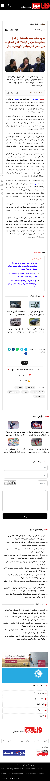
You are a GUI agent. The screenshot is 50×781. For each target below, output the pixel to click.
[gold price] (1, 185)
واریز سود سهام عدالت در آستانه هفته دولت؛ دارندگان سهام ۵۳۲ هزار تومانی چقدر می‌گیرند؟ (25, 631)
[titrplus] (42, 753)
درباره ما (44, 740)
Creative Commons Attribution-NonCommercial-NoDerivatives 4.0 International (24, 773)
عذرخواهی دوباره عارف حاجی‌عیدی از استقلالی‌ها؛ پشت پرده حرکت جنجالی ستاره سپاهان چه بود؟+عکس (22, 266)
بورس (37, 183)
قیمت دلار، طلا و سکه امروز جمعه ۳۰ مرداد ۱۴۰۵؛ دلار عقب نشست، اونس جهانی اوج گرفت (25, 618)
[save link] (11, 30)
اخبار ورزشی (33, 24)
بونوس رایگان (39, 698)
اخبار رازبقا (40, 704)
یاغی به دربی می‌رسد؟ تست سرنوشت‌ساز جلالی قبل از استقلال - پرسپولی (24, 583)
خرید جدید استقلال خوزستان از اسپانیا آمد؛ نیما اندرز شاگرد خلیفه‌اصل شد (23, 275)
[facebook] (25, 353)
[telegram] (25, 349)
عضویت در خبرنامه (9, 740)
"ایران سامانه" (20, 765)
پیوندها (20, 740)
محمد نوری (34, 99)
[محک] (25, 659)
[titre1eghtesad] (14, 753)
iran (2, 768)
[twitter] (21, 349)
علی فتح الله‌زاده (38, 391)
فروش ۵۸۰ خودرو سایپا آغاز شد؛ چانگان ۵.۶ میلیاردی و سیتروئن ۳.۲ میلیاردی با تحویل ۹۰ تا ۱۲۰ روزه (26, 537)
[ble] (9, 349)
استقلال (16, 99)
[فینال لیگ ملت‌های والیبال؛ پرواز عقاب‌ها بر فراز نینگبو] (37, 425)
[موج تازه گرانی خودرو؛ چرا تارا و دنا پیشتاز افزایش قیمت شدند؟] (35, 322)
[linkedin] (13, 349)
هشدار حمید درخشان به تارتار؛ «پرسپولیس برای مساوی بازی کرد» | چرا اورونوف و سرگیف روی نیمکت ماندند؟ (24, 589)
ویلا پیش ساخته (38, 692)
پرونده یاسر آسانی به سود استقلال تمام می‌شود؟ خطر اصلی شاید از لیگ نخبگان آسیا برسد (22, 283)
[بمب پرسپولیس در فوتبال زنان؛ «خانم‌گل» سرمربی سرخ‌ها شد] (13, 425)
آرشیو (27, 740)
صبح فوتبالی (40, 710)
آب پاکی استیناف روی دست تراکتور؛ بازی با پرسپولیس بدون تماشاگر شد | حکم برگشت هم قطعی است (24, 638)
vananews (17, 768)
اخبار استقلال (13, 391)
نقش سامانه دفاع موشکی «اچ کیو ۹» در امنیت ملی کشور (28, 759)
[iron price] (1, 194)
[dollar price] (1, 181)
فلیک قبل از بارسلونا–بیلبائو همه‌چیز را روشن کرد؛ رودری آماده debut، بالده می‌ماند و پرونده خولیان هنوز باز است (24, 557)
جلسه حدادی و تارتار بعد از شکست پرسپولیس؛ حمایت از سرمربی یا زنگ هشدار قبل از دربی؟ (25, 576)
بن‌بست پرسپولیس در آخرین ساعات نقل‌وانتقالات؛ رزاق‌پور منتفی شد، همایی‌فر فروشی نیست (25, 544)
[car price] (1, 190)
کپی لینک (24, 363)
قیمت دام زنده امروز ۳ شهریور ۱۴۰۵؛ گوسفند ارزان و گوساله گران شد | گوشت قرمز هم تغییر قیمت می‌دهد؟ (25, 612)
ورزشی (42, 24)
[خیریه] (25, 675)
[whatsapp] (17, 349)
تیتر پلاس (40, 715)
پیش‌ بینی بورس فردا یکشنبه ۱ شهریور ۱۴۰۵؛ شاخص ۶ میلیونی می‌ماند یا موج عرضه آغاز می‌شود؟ (24, 625)
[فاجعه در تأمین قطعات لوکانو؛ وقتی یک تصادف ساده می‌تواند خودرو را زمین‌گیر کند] (15, 304)
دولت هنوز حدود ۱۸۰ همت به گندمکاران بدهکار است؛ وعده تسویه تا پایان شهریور (25, 550)
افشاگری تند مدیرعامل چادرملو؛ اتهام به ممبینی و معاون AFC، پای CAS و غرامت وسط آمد (24, 570)
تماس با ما (35, 740)
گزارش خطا (23, 381)
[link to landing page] (34, 6)
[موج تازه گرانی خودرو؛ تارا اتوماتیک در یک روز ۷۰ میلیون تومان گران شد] (15, 322)
